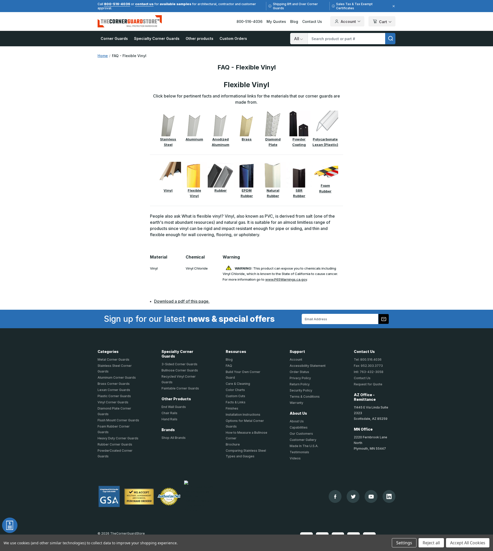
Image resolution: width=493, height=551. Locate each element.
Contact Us (312, 21)
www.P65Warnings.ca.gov (286, 279)
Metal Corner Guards (113, 359)
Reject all (431, 543)
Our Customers (301, 434)
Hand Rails (169, 419)
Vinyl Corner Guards (113, 402)
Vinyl (168, 190)
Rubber (220, 190)
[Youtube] (371, 496)
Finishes (232, 408)
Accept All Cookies (467, 543)
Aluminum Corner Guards (117, 377)
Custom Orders (233, 38)
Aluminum (194, 139)
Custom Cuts (235, 396)
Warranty (296, 403)
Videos (295, 458)
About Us (297, 421)
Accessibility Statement (308, 366)
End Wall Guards (174, 407)
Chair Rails (169, 413)
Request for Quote (368, 384)
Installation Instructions (243, 414)
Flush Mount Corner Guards (118, 420)
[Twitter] (353, 496)
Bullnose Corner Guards (180, 370)
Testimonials (299, 452)
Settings (404, 543)
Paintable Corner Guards (180, 388)
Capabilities (299, 427)
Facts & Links (235, 402)
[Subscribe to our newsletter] (383, 319)
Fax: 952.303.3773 (368, 366)
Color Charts (235, 390)
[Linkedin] (389, 496)
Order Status (299, 372)
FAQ (229, 366)
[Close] (392, 6)
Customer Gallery (303, 440)
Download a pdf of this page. (182, 301)
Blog (294, 21)
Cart (383, 22)
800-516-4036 (117, 4)
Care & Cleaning (238, 384)
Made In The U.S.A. (304, 446)
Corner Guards (114, 38)
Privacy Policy (300, 378)
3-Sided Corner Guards (179, 364)
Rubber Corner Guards (115, 444)
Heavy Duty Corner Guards (118, 438)
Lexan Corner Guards (114, 390)
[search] (390, 38)
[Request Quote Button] (9, 525)
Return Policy (300, 384)
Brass (247, 139)
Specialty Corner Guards (156, 38)
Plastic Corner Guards (114, 396)
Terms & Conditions (305, 396)
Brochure (233, 444)
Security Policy (301, 390)
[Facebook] (335, 496)
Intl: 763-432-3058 (368, 372)
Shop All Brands (174, 438)
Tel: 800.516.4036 (368, 359)
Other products (199, 38)
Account (348, 21)
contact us (144, 4)
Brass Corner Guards (114, 384)
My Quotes (276, 21)
